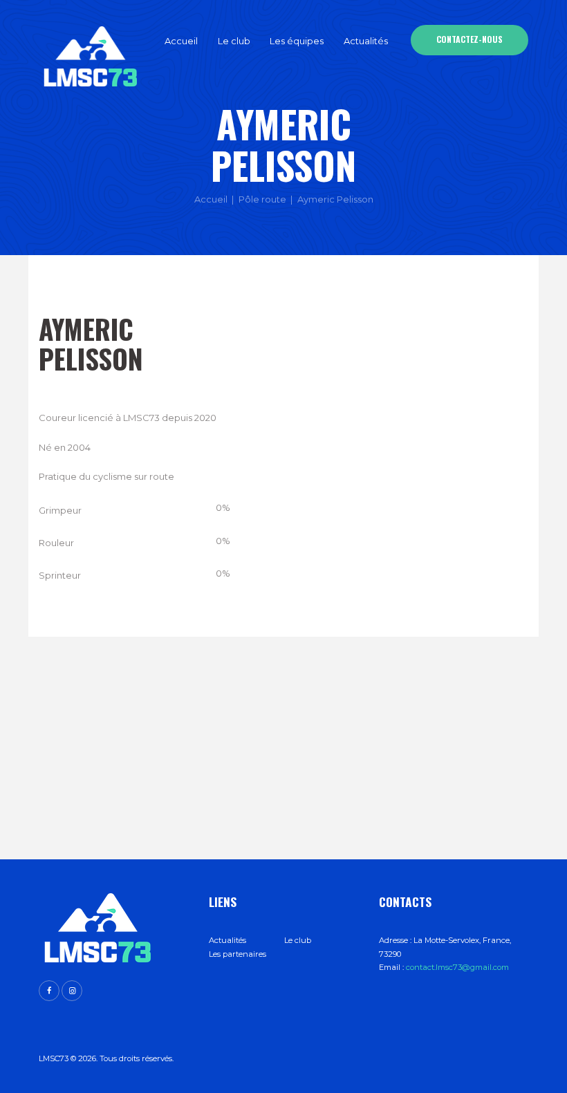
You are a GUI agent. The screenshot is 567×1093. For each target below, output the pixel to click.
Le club (297, 940)
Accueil (210, 199)
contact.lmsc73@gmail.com (457, 967)
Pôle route (262, 199)
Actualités (227, 940)
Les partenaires (237, 954)
